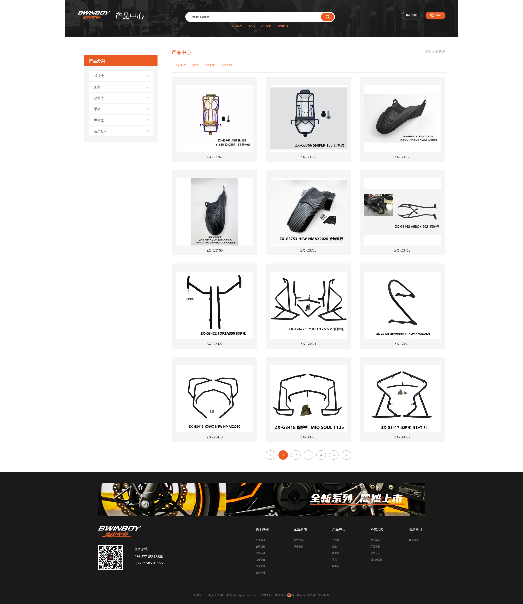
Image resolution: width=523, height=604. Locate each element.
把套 (334, 546)
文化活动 (260, 553)
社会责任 (260, 559)
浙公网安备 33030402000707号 (310, 595)
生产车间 (375, 540)
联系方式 (414, 540)
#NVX (251, 26)
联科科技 (280, 595)
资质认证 (375, 553)
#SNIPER (282, 26)
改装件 (336, 553)
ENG (438, 15)
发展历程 (260, 546)
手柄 (334, 559)
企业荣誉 (260, 566)
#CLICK (266, 26)
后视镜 (336, 540)
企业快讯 (299, 540)
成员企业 (260, 572)
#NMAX (237, 26)
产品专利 (375, 546)
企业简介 (260, 540)
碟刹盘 (336, 566)
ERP (414, 15)
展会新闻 (299, 546)
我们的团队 (376, 559)
